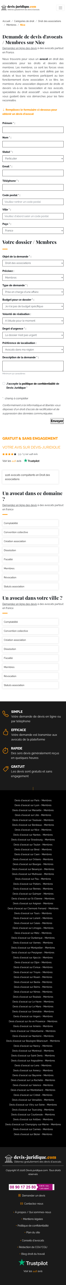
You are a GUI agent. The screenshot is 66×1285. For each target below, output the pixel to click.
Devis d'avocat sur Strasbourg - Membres (33, 839)
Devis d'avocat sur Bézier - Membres (33, 1134)
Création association (15, 541)
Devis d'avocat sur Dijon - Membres (33, 962)
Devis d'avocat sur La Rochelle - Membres (33, 1080)
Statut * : (7, 151)
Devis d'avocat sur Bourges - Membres (33, 864)
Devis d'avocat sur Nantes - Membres (33, 835)
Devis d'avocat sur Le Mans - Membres (33, 1006)
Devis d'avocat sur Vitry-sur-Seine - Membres (33, 1104)
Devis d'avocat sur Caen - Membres (33, 854)
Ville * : (6, 209)
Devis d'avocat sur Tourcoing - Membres (33, 1109)
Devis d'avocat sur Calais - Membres (33, 923)
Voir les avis (12, 460)
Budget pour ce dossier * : (18, 299)
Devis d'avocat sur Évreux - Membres (33, 967)
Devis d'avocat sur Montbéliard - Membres (33, 1090)
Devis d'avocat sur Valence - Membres (33, 1085)
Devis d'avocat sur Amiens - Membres (33, 1026)
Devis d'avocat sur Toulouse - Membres (33, 820)
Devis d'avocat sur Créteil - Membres (33, 1095)
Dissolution (10, 550)
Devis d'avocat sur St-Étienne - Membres (33, 898)
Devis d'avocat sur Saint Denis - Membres (33, 1055)
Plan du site (33, 1232)
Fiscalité (8, 559)
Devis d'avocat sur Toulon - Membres (33, 844)
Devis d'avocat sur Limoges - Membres (33, 928)
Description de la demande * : (20, 357)
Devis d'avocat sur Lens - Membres (33, 1065)
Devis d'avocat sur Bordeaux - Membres (33, 825)
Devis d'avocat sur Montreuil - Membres (33, 1050)
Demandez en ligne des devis (19, 48)
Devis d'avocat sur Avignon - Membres (33, 903)
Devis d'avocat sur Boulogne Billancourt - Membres (33, 1041)
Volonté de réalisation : (16, 314)
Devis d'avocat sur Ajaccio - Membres (33, 957)
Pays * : (6, 224)
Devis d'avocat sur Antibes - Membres (33, 1119)
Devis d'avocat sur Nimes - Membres (33, 992)
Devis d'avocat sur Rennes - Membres (33, 888)
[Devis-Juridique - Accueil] (20, 8)
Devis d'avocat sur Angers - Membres (33, 1016)
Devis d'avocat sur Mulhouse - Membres (33, 874)
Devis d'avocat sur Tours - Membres (33, 913)
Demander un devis (33, 1195)
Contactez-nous (33, 1203)
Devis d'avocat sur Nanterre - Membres (33, 1036)
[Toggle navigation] (60, 8)
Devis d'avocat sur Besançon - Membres (33, 869)
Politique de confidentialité (33, 1225)
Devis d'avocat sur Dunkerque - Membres (33, 938)
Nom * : (6, 137)
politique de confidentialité (38, 383)
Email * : (7, 166)
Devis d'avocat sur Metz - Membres (33, 933)
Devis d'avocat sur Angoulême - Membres (33, 1060)
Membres (9, 568)
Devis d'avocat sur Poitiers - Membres (33, 884)
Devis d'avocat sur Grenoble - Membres (33, 1011)
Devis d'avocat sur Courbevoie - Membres (33, 1114)
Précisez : (8, 271)
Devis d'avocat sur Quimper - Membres (33, 893)
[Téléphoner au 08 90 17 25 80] (32, 1186)
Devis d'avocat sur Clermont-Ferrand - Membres (33, 908)
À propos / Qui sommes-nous (33, 1212)
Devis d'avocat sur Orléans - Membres (33, 859)
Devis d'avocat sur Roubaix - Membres (33, 997)
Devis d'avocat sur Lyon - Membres (33, 805)
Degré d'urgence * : (14, 328)
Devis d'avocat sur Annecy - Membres (33, 1070)
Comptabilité (11, 523)
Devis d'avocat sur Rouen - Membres (33, 977)
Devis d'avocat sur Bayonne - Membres (33, 1075)
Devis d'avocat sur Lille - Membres (33, 815)
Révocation (10, 577)
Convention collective (16, 532)
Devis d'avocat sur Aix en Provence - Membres (33, 1021)
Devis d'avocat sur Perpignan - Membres (33, 952)
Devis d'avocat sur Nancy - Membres (33, 1046)
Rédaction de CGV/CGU (33, 1247)
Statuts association (14, 586)
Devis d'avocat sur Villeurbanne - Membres (33, 1031)
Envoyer (57, 421)
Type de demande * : (15, 285)
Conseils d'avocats (33, 1240)
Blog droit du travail (33, 1253)
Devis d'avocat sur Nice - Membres (33, 830)
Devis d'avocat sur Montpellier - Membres (33, 947)
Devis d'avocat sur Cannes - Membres (33, 1129)
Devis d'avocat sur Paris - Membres (33, 800)
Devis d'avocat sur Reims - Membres (33, 987)
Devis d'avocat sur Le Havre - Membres (33, 1001)
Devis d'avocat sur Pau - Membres (33, 879)
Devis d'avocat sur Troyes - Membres (33, 972)
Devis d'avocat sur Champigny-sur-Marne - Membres (33, 1124)
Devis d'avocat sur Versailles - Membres (33, 1100)
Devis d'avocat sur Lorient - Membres (33, 918)
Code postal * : (11, 195)
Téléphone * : (10, 180)
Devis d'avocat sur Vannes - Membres (33, 942)
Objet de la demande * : (16, 256)
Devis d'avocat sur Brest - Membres (33, 849)
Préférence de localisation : (19, 343)
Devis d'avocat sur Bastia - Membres (33, 982)
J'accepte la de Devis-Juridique (32, 385)
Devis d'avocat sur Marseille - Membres (33, 810)
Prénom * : (8, 123)
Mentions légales (33, 1219)
